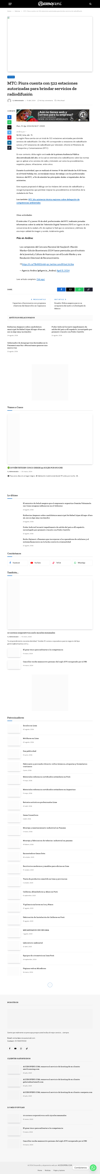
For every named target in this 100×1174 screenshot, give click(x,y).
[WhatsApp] (9, 122)
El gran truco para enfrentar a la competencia (43, 650)
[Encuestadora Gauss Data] (14, 856)
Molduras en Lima (31, 738)
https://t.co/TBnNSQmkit (34, 264)
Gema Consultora (30, 815)
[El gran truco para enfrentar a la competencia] (14, 652)
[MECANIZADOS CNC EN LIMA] (14, 933)
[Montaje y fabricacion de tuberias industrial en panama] (14, 843)
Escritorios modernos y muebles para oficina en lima (46, 866)
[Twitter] (9, 132)
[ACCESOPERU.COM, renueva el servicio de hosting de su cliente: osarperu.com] (14, 1095)
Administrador (19, 100)
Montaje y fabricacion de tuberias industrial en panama (47, 841)
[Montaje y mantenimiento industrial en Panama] (14, 830)
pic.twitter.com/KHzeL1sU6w (60, 264)
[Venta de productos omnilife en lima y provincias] (14, 881)
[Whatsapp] (93, 1167)
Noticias (11, 77)
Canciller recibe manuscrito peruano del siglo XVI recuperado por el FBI (55, 662)
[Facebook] (9, 117)
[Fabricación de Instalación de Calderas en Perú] (14, 920)
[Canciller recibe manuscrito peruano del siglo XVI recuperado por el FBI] (14, 664)
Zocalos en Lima (30, 726)
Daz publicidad (29, 751)
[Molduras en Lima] (14, 741)
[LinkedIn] (9, 143)
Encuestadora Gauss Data (34, 853)
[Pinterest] (9, 137)
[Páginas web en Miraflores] (14, 971)
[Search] (90, 4)
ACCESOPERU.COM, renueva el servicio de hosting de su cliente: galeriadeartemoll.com (51, 1080)
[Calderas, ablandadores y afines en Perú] (14, 894)
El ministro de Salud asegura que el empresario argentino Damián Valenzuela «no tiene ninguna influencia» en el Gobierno (57, 504)
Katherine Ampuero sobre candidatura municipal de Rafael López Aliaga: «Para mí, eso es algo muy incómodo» (26, 329)
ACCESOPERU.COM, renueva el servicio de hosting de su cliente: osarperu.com (57, 1092)
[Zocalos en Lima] (14, 728)
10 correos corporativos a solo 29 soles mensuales (31, 633)
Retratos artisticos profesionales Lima (40, 802)
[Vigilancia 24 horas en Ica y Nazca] (14, 907)
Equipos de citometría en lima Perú (38, 955)
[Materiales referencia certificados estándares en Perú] (14, 779)
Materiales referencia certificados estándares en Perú (46, 777)
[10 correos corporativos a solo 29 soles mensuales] (50, 604)
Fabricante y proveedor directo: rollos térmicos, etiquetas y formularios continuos (55, 765)
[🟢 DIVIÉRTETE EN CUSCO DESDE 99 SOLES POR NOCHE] (50, 439)
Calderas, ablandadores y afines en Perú (40, 892)
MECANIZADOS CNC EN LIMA (36, 930)
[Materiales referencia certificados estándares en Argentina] (14, 792)
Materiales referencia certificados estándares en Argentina (49, 789)
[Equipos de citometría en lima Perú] (14, 958)
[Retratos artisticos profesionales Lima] (14, 805)
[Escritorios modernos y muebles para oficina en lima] (14, 869)
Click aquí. (41, 279)
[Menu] (10, 4)
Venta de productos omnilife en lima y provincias (45, 879)
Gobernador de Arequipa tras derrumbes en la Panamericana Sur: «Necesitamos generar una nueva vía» (27, 345)
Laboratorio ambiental (33, 943)
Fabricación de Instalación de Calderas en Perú (44, 917)
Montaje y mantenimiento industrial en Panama (44, 828)
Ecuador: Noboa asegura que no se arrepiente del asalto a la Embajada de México (69, 306)
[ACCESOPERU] (50, 4)
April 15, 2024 (63, 270)
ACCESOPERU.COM (65, 1165)
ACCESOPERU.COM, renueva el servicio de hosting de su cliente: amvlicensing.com (51, 1067)
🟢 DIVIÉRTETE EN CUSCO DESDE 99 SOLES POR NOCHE (35, 467)
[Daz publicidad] (14, 754)
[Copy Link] (9, 148)
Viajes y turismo (59, 1170)
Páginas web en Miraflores (34, 968)
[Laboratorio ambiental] (14, 945)
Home (40, 1170)
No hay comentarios (46, 100)
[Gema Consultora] (14, 818)
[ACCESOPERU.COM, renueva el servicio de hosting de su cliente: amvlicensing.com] (14, 1069)
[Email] (9, 127)
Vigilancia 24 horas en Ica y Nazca (38, 904)
